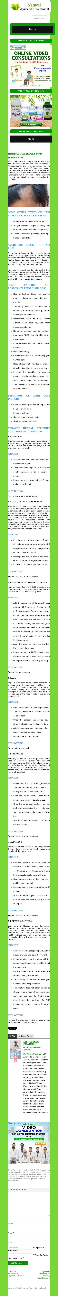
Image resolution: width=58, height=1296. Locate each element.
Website (11, 1242)
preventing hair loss (27, 849)
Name (11, 1223)
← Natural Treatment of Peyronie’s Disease (16, 1274)
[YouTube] (15, 1060)
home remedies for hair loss (24, 1176)
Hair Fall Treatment (38, 1170)
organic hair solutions (21, 1179)
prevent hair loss (38, 1179)
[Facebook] (15, 1054)
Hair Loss (25, 1172)
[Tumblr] (19, 1057)
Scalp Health (13, 1181)
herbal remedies (29, 1174)
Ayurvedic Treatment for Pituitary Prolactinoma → (43, 1275)
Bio (13, 1036)
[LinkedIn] (19, 1054)
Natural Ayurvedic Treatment (34, 1288)
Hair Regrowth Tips (38, 1172)
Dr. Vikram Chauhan (31, 1043)
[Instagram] (12, 1057)
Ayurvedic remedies (21, 1170)
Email (11, 1233)
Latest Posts (26, 1036)
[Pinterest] (15, 1057)
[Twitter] (12, 1054)
